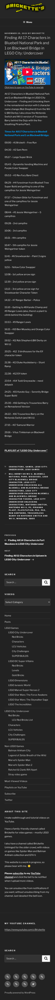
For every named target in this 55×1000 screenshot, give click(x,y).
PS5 (43, 510)
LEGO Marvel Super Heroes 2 (23, 690)
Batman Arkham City (19, 750)
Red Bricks (17, 637)
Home (8, 615)
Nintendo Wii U (18, 507)
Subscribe (10, 793)
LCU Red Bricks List (22, 720)
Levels (15, 670)
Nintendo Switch (36, 505)
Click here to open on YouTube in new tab (24, 87)
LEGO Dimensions (18, 680)
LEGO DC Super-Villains (21, 661)
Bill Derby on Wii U (21, 474)
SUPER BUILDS (20, 656)
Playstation (26, 510)
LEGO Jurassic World (19, 685)
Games (30, 467)
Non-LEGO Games (14, 746)
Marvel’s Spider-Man (19, 760)
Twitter (9, 800)
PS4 (37, 510)
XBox (32, 519)
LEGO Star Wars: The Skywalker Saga (28, 699)
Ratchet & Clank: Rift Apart (22, 769)
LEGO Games (32, 469)
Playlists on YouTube (16, 787)
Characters (16, 467)
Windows (22, 519)
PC (30, 507)
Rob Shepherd (17, 513)
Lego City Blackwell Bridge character (28, 479)
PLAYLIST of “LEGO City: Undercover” (26, 450)
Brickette (38, 33)
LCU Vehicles (19, 646)
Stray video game (17, 774)
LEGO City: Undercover (20, 632)
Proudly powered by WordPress (20, 992)
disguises (35, 477)
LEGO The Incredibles (19, 704)
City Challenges (20, 651)
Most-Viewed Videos (16, 781)
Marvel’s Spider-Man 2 (20, 765)
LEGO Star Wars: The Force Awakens (27, 694)
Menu (29, 22)
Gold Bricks (18, 675)
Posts (8, 622)
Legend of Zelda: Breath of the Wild (27, 755)
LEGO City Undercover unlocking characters (27, 502)
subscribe (18, 873)
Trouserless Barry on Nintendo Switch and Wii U (28, 516)
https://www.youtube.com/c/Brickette (25, 929)
